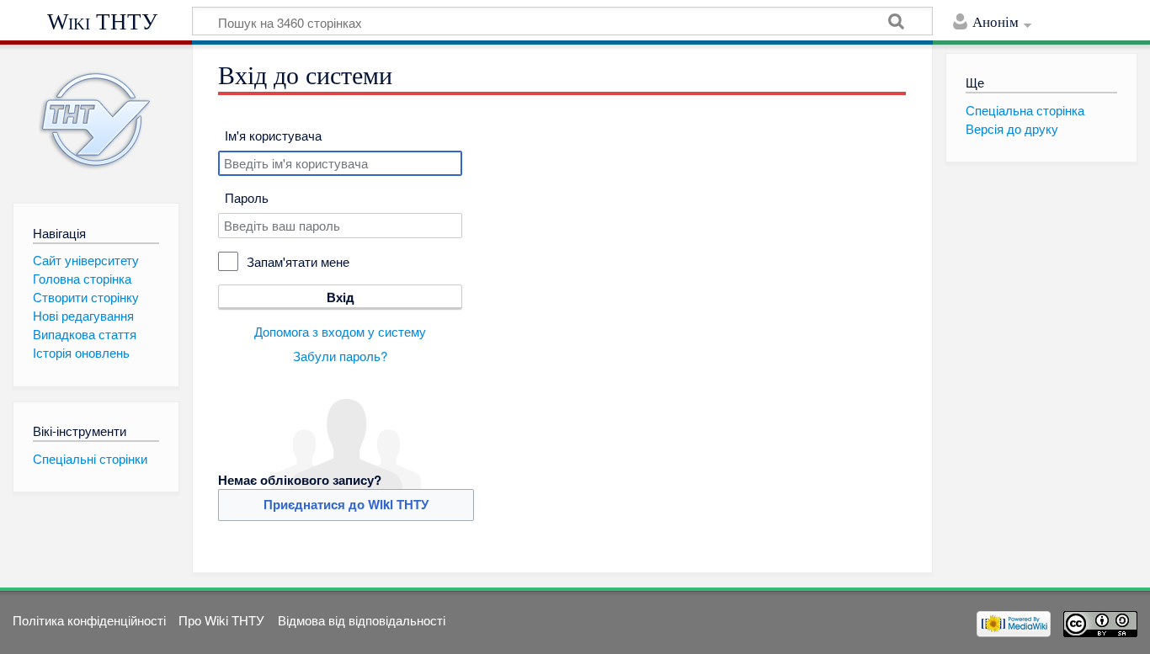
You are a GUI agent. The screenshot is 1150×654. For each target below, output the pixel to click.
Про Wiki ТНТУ (221, 620)
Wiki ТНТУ (102, 22)
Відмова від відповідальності (361, 620)
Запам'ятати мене (298, 261)
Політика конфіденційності (89, 620)
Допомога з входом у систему (340, 331)
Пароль (247, 197)
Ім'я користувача (273, 135)
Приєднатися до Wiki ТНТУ (346, 504)
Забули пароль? (340, 355)
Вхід (340, 297)
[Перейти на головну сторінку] (95, 120)
